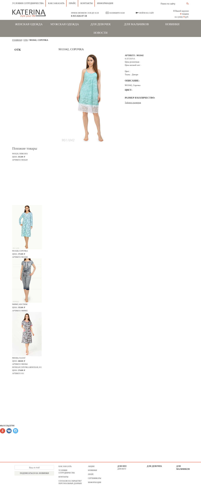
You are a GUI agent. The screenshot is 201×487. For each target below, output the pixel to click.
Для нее (122, 466)
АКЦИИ (91, 466)
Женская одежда (29, 24)
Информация (105, 3)
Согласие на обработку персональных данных (70, 482)
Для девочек (100, 24)
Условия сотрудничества (28, 3)
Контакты (86, 3)
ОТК (26, 40)
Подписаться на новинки (34, 473)
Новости (100, 32)
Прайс (72, 3)
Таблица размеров (133, 103)
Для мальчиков (136, 24)
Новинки (172, 24)
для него (121, 469)
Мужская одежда (64, 24)
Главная (17, 40)
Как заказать (56, 3)
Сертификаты (94, 478)
